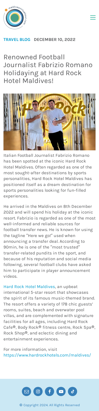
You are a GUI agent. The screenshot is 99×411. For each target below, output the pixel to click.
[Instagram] (38, 391)
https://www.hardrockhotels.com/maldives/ (47, 355)
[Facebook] (49, 391)
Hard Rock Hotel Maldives (29, 286)
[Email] (26, 391)
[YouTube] (61, 391)
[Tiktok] (72, 391)
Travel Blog (16, 39)
